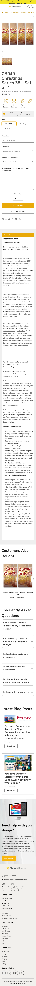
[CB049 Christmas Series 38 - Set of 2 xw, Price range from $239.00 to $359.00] (18, 575)
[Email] (6, 219)
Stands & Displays (7, 911)
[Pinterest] (20, 219)
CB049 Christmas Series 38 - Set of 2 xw (18, 593)
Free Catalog (6, 931)
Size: (4, 119)
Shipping (4, 959)
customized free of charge (15, 326)
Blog (3, 943)
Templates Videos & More (10, 918)
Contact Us (8, 858)
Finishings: (6, 147)
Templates (5, 956)
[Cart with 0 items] (33, 6)
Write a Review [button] (26, 91)
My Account (5, 951)
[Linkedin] (16, 219)
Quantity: (18, 194)
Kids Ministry (6, 901)
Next (33, 579)
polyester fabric (9, 331)
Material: (5, 136)
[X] (13, 219)
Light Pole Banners (8, 906)
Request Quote (6, 936)
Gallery (4, 964)
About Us (5, 926)
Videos (4, 961)
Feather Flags (6, 903)
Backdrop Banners (7, 908)
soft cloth (20, 331)
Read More (11, 746)
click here (15, 283)
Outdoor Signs (6, 916)
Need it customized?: (10, 157)
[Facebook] (3, 219)
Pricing (4, 954)
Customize (5, 913)
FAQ (3, 941)
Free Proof (5, 933)
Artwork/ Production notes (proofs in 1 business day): (17, 169)
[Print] (9, 219)
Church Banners (7, 898)
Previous (3, 579)
